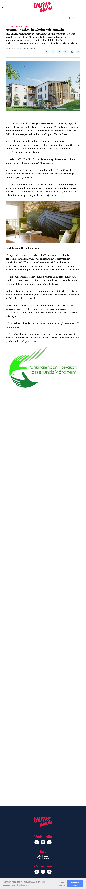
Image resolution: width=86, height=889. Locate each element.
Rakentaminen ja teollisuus (22, 18)
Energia (65, 18)
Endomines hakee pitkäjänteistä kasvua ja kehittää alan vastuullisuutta (63, 710)
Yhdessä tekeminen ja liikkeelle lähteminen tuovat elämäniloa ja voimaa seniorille (20, 451)
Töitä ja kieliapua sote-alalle (20, 602)
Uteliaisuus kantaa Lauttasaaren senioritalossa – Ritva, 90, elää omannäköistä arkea (21, 500)
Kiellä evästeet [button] (61, 883)
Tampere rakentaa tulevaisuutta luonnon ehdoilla (21, 755)
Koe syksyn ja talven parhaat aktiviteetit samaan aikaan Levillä (63, 560)
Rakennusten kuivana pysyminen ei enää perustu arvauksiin (19, 803)
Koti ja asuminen (22, 26)
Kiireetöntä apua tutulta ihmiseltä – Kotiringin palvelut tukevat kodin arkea (64, 498)
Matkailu (49, 553)
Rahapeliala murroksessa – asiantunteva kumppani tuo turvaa (62, 603)
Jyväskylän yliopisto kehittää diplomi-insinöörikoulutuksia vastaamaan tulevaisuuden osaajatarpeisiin (21, 662)
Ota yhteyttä (43, 856)
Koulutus (6, 654)
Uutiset (5, 18)
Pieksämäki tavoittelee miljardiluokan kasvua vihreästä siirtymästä (59, 756)
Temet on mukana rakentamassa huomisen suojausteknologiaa (60, 661)
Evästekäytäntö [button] (23, 885)
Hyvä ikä (9, 26)
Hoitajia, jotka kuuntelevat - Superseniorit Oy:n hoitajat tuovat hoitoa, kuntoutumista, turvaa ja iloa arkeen (64, 451)
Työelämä (40, 18)
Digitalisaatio (53, 18)
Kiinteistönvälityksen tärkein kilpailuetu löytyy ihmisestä (64, 801)
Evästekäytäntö (43, 858)
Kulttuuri (6, 553)
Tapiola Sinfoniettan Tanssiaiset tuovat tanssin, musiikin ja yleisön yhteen (19, 560)
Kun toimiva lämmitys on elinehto (18, 709)
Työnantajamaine (78, 18)
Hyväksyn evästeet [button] (75, 883)
